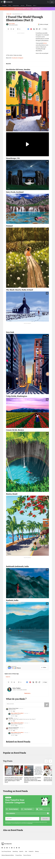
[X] (9, 847)
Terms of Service (27, 855)
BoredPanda (7, 2)
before (45, 43)
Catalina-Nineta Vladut (13, 708)
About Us (21, 851)
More (34, 5)
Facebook (14, 58)
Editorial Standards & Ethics (8, 855)
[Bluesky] (11, 847)
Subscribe (45, 818)
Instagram (20, 58)
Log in (52, 1)
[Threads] (14, 847)
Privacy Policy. (30, 823)
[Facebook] (2, 847)
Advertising (15, 851)
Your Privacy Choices (6, 851)
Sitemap (37, 851)
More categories (10, 813)
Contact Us (31, 851)
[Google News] (19, 847)
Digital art (8, 676)
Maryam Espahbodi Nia (14, 727)
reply (14, 711)
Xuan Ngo (11, 718)
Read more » (27, 693)
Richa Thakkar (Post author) (17, 713)
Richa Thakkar (12, 23)
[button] (46, 761)
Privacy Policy (18, 855)
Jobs (26, 851)
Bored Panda (7, 843)
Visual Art (8, 13)
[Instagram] (4, 847)
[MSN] (16, 847)
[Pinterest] (7, 847)
